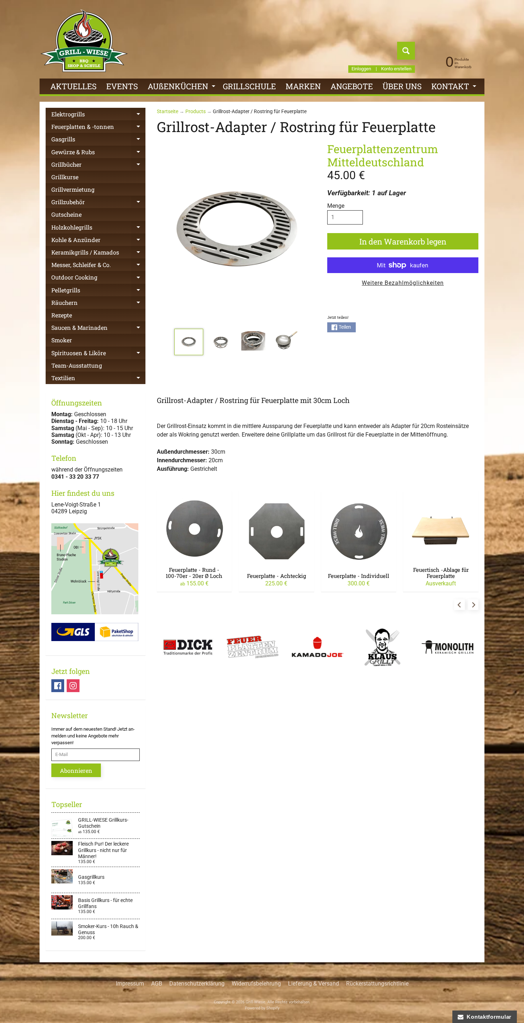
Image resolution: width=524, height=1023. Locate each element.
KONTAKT (454, 87)
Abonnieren (76, 770)
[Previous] (459, 604)
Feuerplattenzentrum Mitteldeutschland (382, 155)
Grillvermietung (72, 189)
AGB (156, 983)
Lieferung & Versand (313, 983)
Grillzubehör (98, 203)
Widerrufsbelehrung (256, 983)
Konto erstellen (396, 69)
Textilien (98, 379)
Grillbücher (98, 166)
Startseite (167, 111)
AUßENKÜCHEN (182, 87)
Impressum (130, 983)
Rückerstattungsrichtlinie (377, 983)
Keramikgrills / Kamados (98, 253)
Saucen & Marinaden (98, 329)
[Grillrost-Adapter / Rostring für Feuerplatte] (188, 342)
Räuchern (98, 304)
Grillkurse (64, 177)
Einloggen (361, 69)
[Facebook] (57, 685)
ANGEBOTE (351, 86)
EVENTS (122, 86)
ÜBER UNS (402, 86)
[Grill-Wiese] (84, 41)
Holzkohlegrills (98, 228)
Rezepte (61, 315)
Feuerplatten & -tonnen (98, 128)
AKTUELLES (73, 86)
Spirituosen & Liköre (98, 354)
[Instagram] (73, 685)
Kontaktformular (487, 1017)
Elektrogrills (98, 115)
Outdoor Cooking (98, 278)
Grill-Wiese (255, 1002)
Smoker (61, 340)
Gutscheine (66, 214)
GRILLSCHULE (249, 86)
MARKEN (303, 86)
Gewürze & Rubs (98, 153)
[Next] (473, 604)
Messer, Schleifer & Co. (98, 266)
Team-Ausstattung (76, 365)
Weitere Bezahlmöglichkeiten (403, 282)
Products (195, 111)
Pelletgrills (98, 291)
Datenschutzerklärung (197, 983)
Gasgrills (98, 140)
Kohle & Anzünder (98, 241)
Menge (335, 205)
